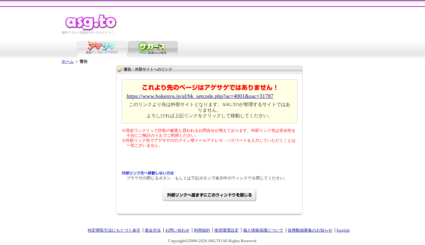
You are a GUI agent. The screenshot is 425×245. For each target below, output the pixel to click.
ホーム (68, 61)
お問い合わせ (177, 230)
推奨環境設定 (226, 230)
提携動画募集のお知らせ (310, 230)
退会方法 (153, 230)
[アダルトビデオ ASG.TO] (91, 29)
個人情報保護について (263, 230)
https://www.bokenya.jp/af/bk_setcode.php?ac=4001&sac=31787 (200, 96)
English (343, 230)
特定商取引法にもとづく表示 (114, 230)
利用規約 (202, 230)
